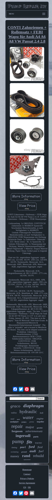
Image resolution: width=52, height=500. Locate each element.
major (30, 427)
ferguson (17, 431)
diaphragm (33, 405)
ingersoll (23, 435)
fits (29, 441)
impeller (40, 422)
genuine (40, 428)
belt (41, 413)
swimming (14, 452)
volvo (14, 412)
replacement (27, 459)
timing (14, 447)
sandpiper (14, 422)
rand (26, 456)
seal (12, 419)
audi (33, 451)
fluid (40, 447)
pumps (24, 422)
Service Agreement (27, 483)
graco (15, 406)
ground (24, 452)
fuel (41, 451)
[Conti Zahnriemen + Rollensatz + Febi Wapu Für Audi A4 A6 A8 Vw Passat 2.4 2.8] (27, 64)
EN (24, 487)
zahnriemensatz (33, 431)
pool (23, 447)
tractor (38, 442)
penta (31, 422)
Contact (27, 474)
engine (40, 418)
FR (29, 487)
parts (35, 436)
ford (32, 447)
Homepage (27, 470)
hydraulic (28, 411)
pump (18, 441)
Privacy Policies (27, 479)
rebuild (38, 456)
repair (17, 426)
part (18, 419)
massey (14, 456)
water (28, 417)
